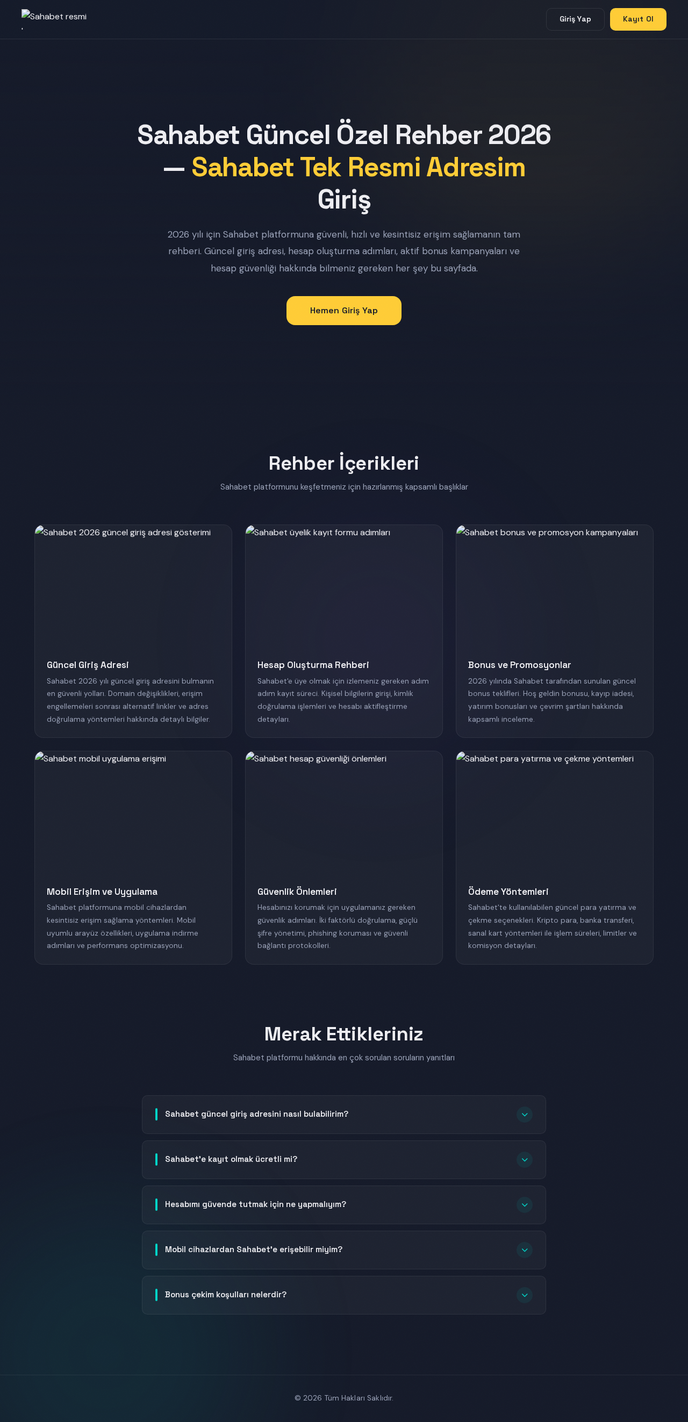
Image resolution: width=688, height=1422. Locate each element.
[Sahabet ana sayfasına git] (65, 19)
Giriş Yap (575, 19)
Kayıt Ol (638, 19)
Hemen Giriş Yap (344, 310)
